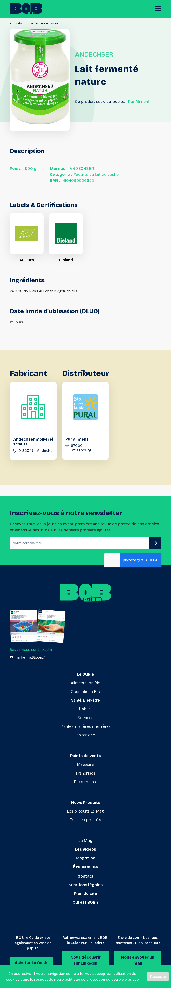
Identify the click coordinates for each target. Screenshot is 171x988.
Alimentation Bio (85, 683)
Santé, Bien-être (85, 700)
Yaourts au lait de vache (96, 174)
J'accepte (158, 976)
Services (85, 717)
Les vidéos (85, 849)
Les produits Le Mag (85, 811)
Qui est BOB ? (85, 902)
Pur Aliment (139, 101)
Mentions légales (86, 884)
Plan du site (85, 893)
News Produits (85, 802)
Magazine (85, 858)
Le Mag (85, 840)
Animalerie (85, 735)
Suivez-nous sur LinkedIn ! (31, 649)
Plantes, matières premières (85, 726)
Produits (16, 23)
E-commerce (85, 781)
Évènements (85, 866)
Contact (85, 876)
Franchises (85, 773)
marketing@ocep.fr (30, 657)
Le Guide (85, 674)
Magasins (85, 764)
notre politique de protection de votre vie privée (96, 979)
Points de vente (85, 755)
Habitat (85, 709)
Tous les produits (85, 819)
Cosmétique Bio (85, 691)
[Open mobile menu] (158, 8)
